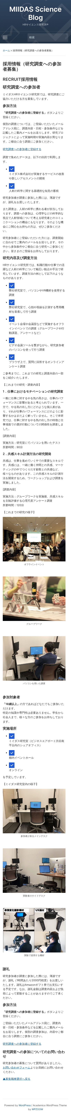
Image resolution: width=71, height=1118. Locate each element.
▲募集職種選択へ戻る (16, 1079)
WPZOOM (37, 1109)
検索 (64, 37)
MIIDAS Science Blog (35, 13)
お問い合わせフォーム (16, 1067)
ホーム (6, 50)
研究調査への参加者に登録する (22, 149)
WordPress (25, 1105)
